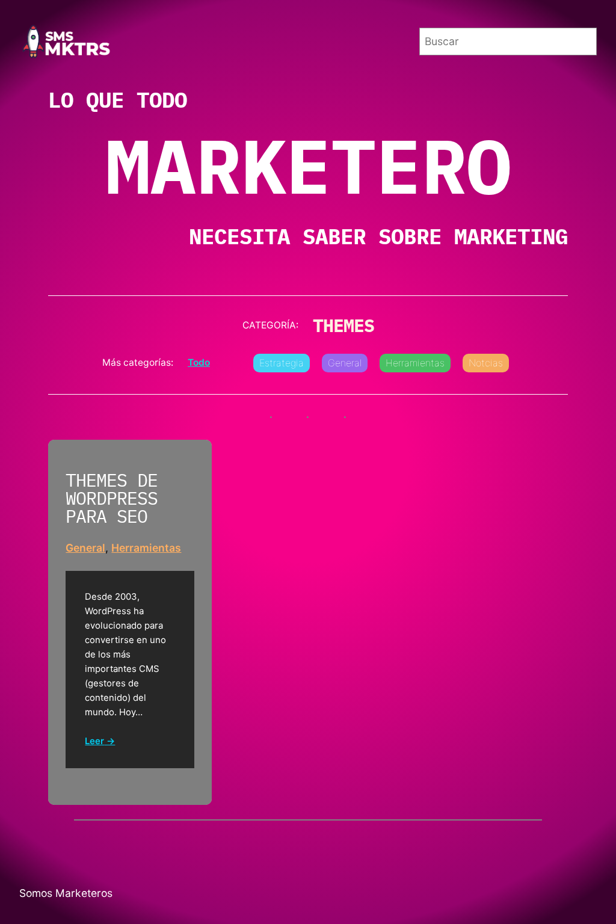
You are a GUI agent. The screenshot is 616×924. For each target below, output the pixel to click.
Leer (94, 741)
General (345, 363)
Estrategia (281, 363)
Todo (199, 362)
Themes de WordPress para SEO (112, 498)
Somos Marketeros (65, 893)
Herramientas (415, 363)
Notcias (486, 363)
